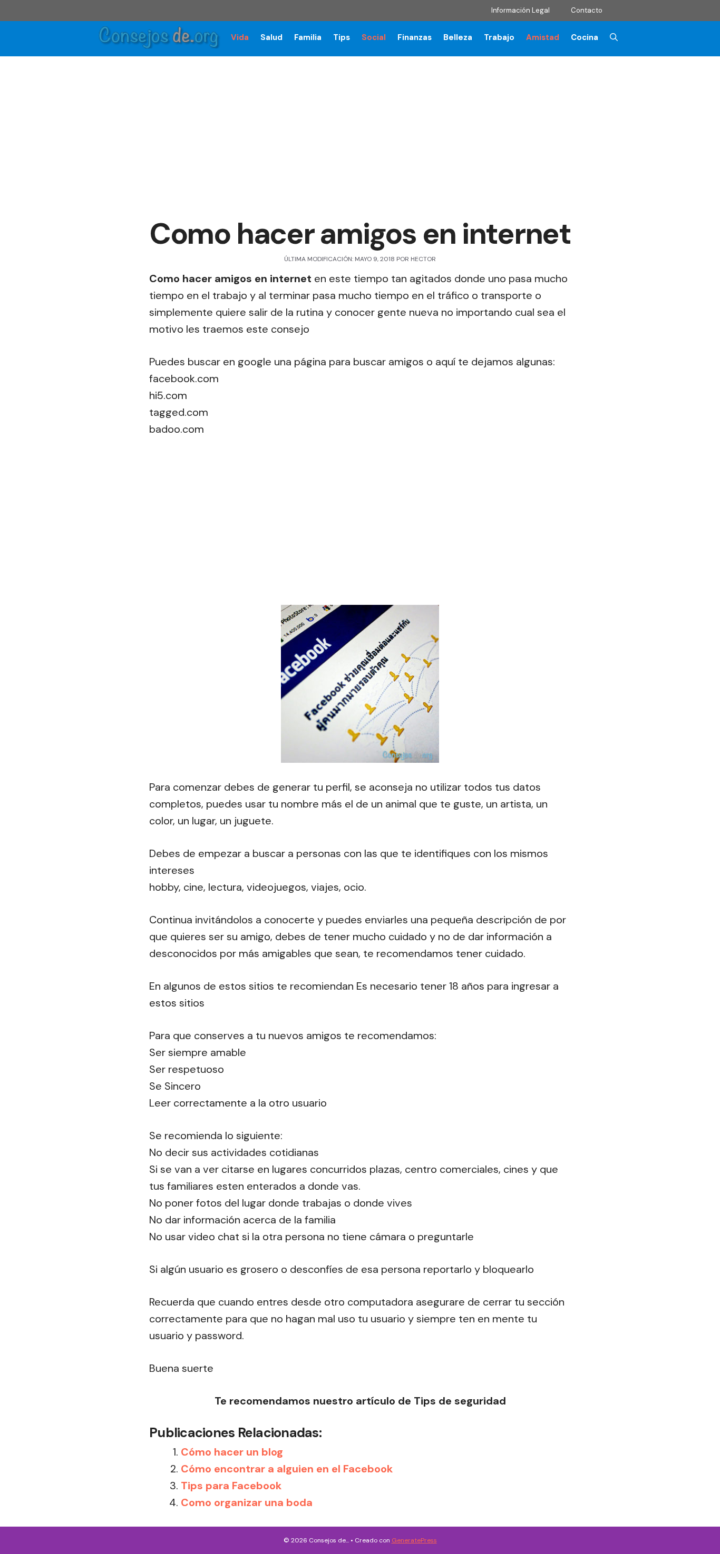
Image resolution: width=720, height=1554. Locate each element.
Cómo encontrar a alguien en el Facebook (287, 1469)
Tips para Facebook (231, 1485)
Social (374, 37)
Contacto (586, 10)
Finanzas (414, 37)
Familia (308, 37)
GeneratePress (414, 1540)
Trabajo (499, 37)
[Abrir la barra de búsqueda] (614, 37)
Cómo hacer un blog (232, 1452)
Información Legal (520, 10)
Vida (240, 37)
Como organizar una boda (247, 1502)
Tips (341, 37)
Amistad (542, 37)
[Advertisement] (360, 138)
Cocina (584, 37)
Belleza (457, 37)
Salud (271, 37)
